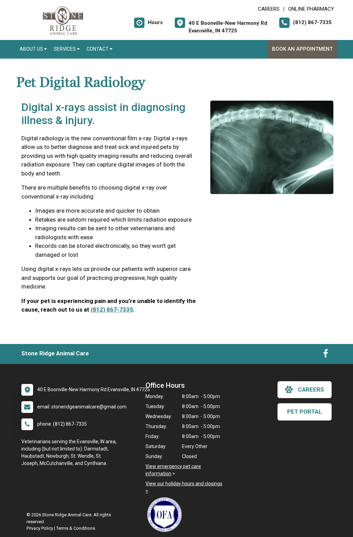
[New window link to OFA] (166, 514)
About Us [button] (32, 49)
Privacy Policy (40, 528)
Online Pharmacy (311, 9)
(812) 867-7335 (112, 309)
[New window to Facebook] (326, 355)
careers (311, 389)
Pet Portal (304, 411)
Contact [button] (98, 49)
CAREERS (269, 9)
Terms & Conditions (75, 528)
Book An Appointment (302, 49)
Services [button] (65, 49)
